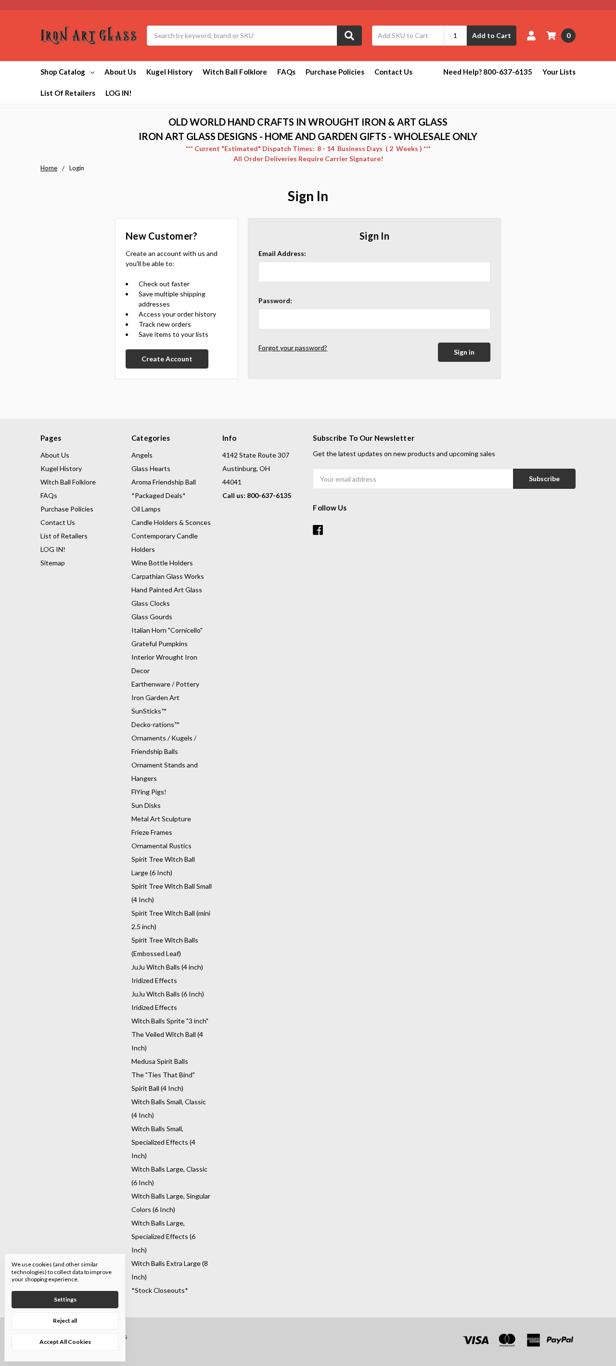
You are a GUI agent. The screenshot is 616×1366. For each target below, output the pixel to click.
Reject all (65, 1320)
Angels (142, 455)
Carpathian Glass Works (167, 576)
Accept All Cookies (65, 1341)
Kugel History (169, 71)
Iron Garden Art (155, 697)
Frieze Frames (151, 832)
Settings (65, 1299)
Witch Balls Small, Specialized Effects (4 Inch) (163, 1142)
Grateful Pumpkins (159, 643)
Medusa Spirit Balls (159, 1061)
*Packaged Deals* (158, 495)
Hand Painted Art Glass (166, 590)
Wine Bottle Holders (162, 563)
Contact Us (393, 71)
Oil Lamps (146, 509)
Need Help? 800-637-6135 (487, 71)
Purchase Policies (335, 71)
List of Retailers (67, 93)
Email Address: (282, 253)
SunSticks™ (148, 711)
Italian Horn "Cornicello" (167, 630)
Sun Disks (146, 805)
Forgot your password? (292, 348)
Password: (275, 300)
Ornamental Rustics (161, 846)
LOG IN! (118, 93)
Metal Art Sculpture (161, 819)
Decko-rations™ (155, 724)
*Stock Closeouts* (159, 1290)
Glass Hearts (150, 468)
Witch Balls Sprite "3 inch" (169, 1021)
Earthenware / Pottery (165, 684)
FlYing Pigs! (149, 792)
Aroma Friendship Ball (163, 482)
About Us (120, 71)
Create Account (166, 359)
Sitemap (52, 563)
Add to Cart (491, 35)
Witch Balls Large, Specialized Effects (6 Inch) (163, 1236)
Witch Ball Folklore (235, 71)
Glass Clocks (150, 603)
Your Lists (559, 71)
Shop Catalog (62, 71)
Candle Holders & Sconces (171, 522)
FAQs (286, 71)
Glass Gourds (151, 617)
